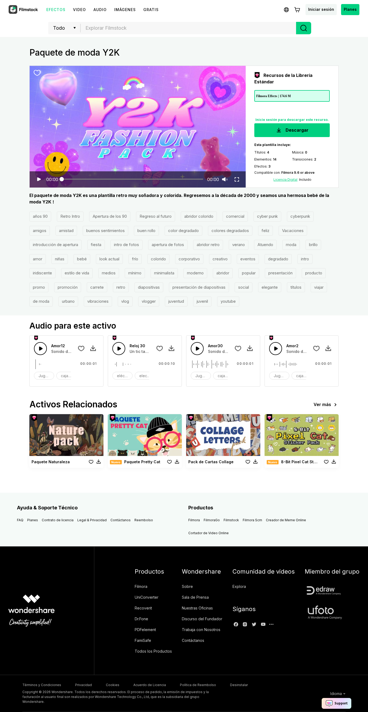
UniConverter (146, 597)
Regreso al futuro (156, 216)
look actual (109, 258)
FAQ (20, 520)
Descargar (296, 130)
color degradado (183, 230)
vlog (125, 301)
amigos (39, 230)
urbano (68, 301)
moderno (195, 272)
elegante (270, 287)
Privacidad (83, 685)
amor (37, 258)
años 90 (40, 216)
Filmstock (231, 520)
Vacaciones (293, 230)
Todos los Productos (153, 651)
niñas (59, 258)
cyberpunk (300, 216)
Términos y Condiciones (41, 685)
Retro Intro (70, 216)
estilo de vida (77, 272)
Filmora (194, 520)
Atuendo (265, 244)
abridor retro (208, 244)
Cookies (112, 685)
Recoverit (143, 608)
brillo (313, 244)
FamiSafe (143, 640)
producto (313, 272)
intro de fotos (126, 244)
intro (305, 258)
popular (249, 272)
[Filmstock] (24, 9)
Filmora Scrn (252, 520)
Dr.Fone (141, 618)
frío (135, 258)
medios (109, 272)
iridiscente (42, 272)
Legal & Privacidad (92, 520)
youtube (228, 301)
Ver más (322, 404)
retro (120, 287)
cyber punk (267, 216)
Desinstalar (239, 685)
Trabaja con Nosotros (201, 629)
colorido (158, 258)
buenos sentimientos (105, 230)
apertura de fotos (168, 244)
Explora (239, 586)
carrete (97, 287)
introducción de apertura (55, 244)
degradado (278, 258)
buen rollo (146, 230)
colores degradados (230, 230)
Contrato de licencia (58, 520)
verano (238, 244)
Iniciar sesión (321, 9)
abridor (222, 272)
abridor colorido (198, 216)
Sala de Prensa (195, 597)
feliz (265, 230)
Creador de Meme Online (286, 520)
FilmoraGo (212, 520)
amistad (66, 230)
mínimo (134, 272)
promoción (68, 287)
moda (291, 244)
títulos (295, 287)
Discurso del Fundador (202, 618)
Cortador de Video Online (208, 533)
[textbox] (188, 28)
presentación (280, 272)
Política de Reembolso (198, 685)
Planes (350, 9)
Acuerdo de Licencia (149, 685)
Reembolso (143, 520)
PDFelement (145, 629)
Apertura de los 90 (110, 216)
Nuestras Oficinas (197, 608)
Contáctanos (120, 520)
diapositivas (149, 287)
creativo (220, 258)
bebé (82, 258)
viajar (319, 287)
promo (39, 287)
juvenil (202, 301)
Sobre (187, 586)
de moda (41, 301)
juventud (176, 301)
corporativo (189, 258)
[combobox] (188, 28)
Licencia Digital (285, 180)
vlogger (149, 301)
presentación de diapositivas (198, 287)
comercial (235, 216)
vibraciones (98, 301)
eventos (247, 258)
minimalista (164, 272)
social (243, 287)
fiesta (96, 244)
